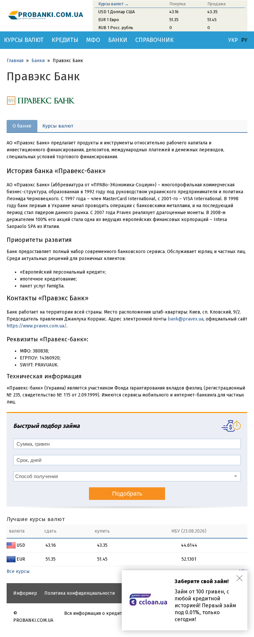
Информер (25, 593)
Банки (117, 40)
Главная (15, 60)
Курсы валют (24, 40)
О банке (22, 126)
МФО (93, 40)
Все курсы (18, 571)
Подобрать (127, 493)
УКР (233, 40)
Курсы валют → (113, 3)
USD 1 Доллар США (116, 11)
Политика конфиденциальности (79, 593)
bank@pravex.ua (185, 319)
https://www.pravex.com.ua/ (36, 326)
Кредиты (65, 40)
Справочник (154, 40)
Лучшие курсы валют (36, 519)
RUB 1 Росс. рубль (115, 27)
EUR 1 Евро (108, 19)
